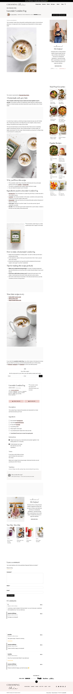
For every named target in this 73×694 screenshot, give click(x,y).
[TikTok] (65, 68)
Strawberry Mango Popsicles (53, 194)
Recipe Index (38, 4)
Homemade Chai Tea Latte (20, 541)
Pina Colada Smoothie (38, 541)
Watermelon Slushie (28, 541)
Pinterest (10, 364)
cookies (20, 184)
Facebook (22, 364)
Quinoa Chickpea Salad (62, 138)
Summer (44, 4)
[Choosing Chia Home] (16, 4)
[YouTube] (61, 68)
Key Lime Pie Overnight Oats (62, 194)
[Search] (65, 4)
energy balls (26, 184)
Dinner (48, 4)
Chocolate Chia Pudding (62, 177)
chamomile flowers (19, 422)
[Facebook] (62, 68)
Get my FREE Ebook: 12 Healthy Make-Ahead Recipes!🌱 (36, 0)
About (58, 4)
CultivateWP (64, 692)
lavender (18, 424)
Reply (41, 604)
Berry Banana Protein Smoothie (9, 541)
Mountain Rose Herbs (24, 95)
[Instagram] (59, 68)
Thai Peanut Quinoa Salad (52, 103)
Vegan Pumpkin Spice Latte (15, 300)
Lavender (11, 196)
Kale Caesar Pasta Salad (53, 159)
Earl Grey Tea (12, 193)
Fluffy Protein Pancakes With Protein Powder (62, 160)
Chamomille (11, 200)
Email (8, 590)
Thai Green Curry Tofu (53, 177)
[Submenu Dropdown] (55, 4)
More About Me (34, 519)
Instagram (15, 364)
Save (41, 376)
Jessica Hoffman (14, 14)
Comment (9, 572)
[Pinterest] (63, 68)
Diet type (53, 4)
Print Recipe (16, 401)
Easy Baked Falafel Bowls (61, 103)
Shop (62, 4)
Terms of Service (54, 692)
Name (8, 585)
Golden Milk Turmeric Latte (15, 297)
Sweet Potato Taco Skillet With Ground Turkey (62, 120)
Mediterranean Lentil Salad (53, 120)
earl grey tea (20, 420)
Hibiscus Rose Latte (13, 298)
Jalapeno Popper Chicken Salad (53, 138)
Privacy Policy (48, 692)
